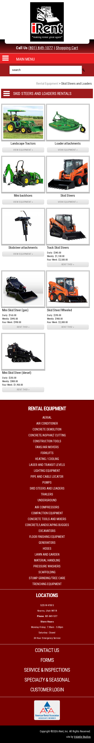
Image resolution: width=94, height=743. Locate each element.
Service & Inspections (47, 670)
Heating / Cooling (47, 459)
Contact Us (47, 650)
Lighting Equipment (47, 470)
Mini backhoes (23, 196)
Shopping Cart (67, 47)
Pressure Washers (47, 566)
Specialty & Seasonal (47, 680)
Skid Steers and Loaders (47, 488)
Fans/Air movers (47, 447)
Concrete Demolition (47, 429)
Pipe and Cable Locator (47, 476)
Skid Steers (68, 196)
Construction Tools (47, 441)
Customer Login (47, 690)
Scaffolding (47, 572)
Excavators (47, 531)
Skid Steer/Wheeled (59, 310)
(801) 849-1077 (40, 47)
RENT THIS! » (67, 264)
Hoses (47, 548)
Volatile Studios (82, 736)
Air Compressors (47, 507)
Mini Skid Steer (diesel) (16, 373)
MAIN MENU (25, 59)
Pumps (47, 482)
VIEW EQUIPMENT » (23, 150)
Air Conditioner (47, 423)
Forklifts (47, 453)
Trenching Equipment (47, 584)
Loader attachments (68, 143)
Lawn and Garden (47, 554)
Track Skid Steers (58, 248)
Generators (47, 542)
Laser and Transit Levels (47, 465)
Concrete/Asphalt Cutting (47, 435)
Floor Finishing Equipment (47, 536)
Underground (47, 500)
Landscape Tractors (23, 143)
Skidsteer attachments (23, 248)
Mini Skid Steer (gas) (15, 310)
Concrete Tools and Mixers (47, 519)
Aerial (47, 417)
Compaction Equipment (47, 513)
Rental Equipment (47, 84)
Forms (47, 660)
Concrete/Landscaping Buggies (47, 525)
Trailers (47, 494)
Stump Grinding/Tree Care (47, 578)
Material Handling (47, 560)
